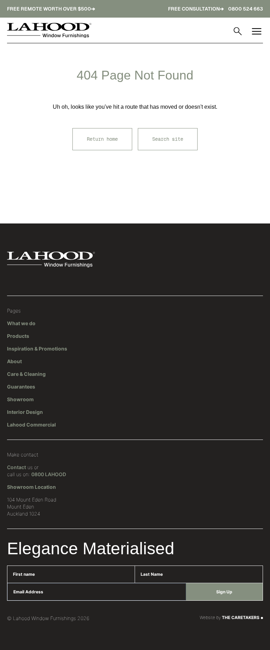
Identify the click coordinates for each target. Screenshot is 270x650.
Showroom (20, 399)
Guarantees (21, 387)
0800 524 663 (245, 9)
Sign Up (224, 591)
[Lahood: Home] (49, 30)
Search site (167, 139)
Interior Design (25, 412)
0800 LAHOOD (48, 474)
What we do (21, 323)
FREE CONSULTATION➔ (196, 9)
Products (18, 336)
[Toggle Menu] (256, 31)
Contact (16, 467)
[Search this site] (237, 31)
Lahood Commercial (31, 425)
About (14, 361)
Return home (102, 139)
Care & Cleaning (26, 374)
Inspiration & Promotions (37, 349)
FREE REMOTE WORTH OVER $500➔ (51, 9)
